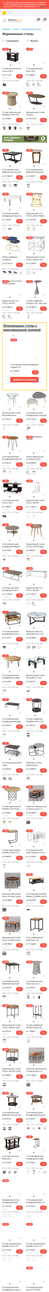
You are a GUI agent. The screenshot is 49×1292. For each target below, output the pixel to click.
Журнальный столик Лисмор (35, 113)
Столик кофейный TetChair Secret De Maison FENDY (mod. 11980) (35, 1026)
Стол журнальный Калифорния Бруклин (35, 1113)
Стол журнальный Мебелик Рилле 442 (11, 982)
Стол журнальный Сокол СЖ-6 (10, 501)
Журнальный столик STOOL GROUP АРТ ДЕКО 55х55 (35, 258)
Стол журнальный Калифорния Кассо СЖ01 (10, 632)
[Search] (10, 13)
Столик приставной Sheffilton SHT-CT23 (11, 851)
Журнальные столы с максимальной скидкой (22, 327)
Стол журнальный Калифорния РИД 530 (12, 457)
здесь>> (43, 6)
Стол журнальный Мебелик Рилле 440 (35, 170)
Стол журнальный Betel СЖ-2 (34, 69)
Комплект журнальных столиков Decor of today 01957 (36, 807)
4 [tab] (13, 108)
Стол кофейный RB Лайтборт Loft (34, 938)
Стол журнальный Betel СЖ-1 (10, 1157)
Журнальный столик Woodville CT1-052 (35, 676)
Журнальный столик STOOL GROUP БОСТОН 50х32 (35, 501)
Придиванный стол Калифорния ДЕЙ (10, 1201)
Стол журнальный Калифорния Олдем (11, 676)
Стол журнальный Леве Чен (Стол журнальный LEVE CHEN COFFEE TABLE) (35, 982)
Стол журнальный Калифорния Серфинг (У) (24, 365)
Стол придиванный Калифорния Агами (34, 1157)
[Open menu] (4, 21)
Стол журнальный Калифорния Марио (11, 545)
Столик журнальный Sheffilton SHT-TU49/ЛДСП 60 (11, 807)
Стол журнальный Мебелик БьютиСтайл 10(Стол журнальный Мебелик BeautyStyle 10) (12, 1113)
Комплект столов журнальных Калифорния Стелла (35, 763)
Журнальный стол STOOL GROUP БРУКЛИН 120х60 (34, 589)
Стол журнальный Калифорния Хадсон (11, 1288)
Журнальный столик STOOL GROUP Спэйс (11, 1070)
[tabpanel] (12, 55)
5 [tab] (15, 108)
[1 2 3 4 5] (12, 401)
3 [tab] (12, 108)
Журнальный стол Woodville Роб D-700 (34, 632)
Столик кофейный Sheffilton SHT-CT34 (34, 720)
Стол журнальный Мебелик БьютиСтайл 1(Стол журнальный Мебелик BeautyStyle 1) (12, 170)
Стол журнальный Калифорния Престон (11, 214)
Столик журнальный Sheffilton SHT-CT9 (35, 1244)
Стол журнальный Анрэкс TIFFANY (34, 1288)
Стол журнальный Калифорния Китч (10, 589)
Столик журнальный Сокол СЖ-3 (11, 69)
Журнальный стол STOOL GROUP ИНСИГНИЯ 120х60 (10, 302)
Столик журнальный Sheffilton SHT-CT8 (11, 1244)
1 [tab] (9, 108)
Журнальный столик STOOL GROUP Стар (11, 1026)
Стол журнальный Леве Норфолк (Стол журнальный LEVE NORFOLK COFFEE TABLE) (35, 851)
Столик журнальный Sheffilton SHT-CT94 (11, 113)
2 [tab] (11, 108)
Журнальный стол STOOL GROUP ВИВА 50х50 (35, 214)
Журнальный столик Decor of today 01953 (11, 938)
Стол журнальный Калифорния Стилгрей (36, 414)
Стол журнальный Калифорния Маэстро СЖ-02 (36, 1201)
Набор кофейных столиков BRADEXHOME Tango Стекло (11, 258)
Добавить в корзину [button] (24, 379)
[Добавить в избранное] (20, 63)
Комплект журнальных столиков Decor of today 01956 (36, 1070)
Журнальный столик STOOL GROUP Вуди (35, 545)
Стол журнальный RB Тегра (11, 763)
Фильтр (34, 40)
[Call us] (4, 13)
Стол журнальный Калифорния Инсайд (11, 720)
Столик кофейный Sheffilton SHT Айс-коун (36, 302)
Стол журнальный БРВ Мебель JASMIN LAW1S (36, 895)
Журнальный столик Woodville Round (11, 414)
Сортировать (12, 40)
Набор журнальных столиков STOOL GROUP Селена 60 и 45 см (36, 457)
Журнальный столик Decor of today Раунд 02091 (11, 895)
